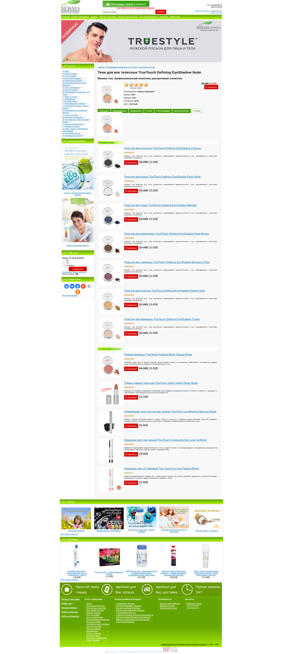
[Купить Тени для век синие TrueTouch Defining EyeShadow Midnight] (111, 229)
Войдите (218, 11)
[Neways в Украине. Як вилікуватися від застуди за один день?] (174, 528)
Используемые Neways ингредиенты (133, 617)
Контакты (164, 17)
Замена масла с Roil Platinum (109, 531)
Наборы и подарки (72, 126)
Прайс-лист (175, 17)
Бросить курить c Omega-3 (207, 531)
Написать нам (216, 13)
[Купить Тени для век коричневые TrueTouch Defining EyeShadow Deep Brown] (111, 258)
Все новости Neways (69, 534)
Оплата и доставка (108, 17)
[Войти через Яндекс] (83, 286)
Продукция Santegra (72, 78)
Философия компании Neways (130, 610)
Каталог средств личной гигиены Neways (77, 194)
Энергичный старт (168, 608)
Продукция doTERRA (73, 81)
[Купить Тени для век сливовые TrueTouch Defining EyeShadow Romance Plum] (111, 286)
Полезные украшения (73, 117)
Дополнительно (181, 111)
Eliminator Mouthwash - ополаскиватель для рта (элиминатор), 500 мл (77, 573)
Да (67, 260)
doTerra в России (69, 612)
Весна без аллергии (76, 531)
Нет (67, 263)
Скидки (94, 17)
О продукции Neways (126, 613)
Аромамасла (69, 99)
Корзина (114, 4)
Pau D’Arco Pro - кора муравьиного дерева (109, 573)
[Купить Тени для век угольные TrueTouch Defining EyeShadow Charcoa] (111, 172)
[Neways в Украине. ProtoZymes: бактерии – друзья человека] (141, 528)
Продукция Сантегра (96, 608)
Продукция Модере (95, 610)
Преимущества (119, 111)
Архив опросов (80, 272)
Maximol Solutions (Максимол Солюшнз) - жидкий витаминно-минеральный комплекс (174, 573)
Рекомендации (163, 111)
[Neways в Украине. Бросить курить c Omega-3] (207, 529)
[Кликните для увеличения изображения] (110, 124)
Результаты (67, 272)
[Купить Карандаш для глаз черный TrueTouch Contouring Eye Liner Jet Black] (111, 464)
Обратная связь (194, 603)
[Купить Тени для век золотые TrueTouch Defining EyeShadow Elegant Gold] (111, 315)
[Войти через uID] (66, 286)
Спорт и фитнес (93, 633)
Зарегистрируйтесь (203, 11)
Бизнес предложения (128, 17)
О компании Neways (149, 17)
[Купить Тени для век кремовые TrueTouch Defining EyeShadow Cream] (111, 343)
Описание (104, 111)
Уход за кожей (70, 76)
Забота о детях (70, 97)
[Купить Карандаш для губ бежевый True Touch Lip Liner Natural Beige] (111, 493)
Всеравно (70, 265)
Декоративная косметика (98, 619)
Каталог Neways (69, 608)
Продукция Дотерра (95, 606)
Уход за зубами (70, 90)
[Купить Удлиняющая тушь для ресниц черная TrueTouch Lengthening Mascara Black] (111, 436)
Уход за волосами (71, 87)
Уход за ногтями (71, 115)
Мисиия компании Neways (128, 608)
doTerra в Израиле (70, 616)
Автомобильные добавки (74, 103)
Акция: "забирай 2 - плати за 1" (132, 4)
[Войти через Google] (89, 286)
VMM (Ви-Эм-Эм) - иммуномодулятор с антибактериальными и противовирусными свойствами (141, 573)
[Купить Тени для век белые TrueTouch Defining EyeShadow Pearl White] (111, 201)
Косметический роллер (74, 124)
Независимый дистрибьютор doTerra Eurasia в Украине (184, 644)
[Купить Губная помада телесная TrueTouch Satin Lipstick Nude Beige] (111, 407)
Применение (136, 111)
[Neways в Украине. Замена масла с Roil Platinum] (109, 529)
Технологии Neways (125, 622)
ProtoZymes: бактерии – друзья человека (141, 531)
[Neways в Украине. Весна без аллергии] (76, 529)
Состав (149, 111)
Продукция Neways (72, 133)
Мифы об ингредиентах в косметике (133, 619)
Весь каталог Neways (70, 580)
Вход (64, 295)
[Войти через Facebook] (77, 286)
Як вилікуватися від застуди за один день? (174, 531)
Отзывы (196, 111)
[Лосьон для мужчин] (141, 41)
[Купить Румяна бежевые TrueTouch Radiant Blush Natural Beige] (111, 379)
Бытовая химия (70, 101)
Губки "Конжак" (93, 640)
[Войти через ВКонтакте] (72, 286)
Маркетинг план (167, 606)
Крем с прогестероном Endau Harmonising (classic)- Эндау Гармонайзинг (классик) (206, 573)
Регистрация (72, 295)
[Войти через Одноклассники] (77, 292)
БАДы (66, 71)
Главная (65, 17)
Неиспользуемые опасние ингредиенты (134, 615)
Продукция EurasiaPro (73, 136)
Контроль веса (93, 636)
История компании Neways (128, 606)
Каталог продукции (80, 17)
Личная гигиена (70, 74)
